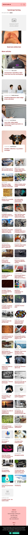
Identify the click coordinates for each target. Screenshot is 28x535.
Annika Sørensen (15, 95)
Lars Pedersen (13, 120)
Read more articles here (14, 47)
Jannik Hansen (13, 146)
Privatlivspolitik (16, 533)
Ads (14, 524)
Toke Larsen (14, 70)
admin (11, 12)
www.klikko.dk (15, 519)
